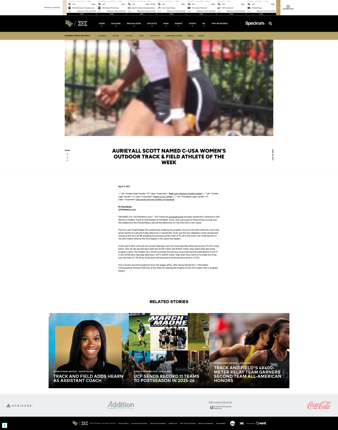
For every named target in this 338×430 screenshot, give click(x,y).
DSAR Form (173, 423)
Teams (102, 23)
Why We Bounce (220, 23)
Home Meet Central (175, 36)
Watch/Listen (134, 23)
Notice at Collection (205, 423)
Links (82, 14)
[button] (278, 7)
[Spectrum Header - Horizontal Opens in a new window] (255, 23)
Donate (178, 23)
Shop (165, 23)
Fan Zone (116, 23)
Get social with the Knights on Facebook (155, 199)
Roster (116, 36)
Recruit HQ (155, 36)
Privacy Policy (123, 423)
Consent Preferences (139, 423)
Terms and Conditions (158, 423)
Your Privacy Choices (188, 423)
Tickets (192, 23)
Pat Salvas (126, 206)
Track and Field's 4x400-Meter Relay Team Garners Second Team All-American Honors (247, 374)
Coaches (129, 36)
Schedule (102, 36)
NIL (203, 23)
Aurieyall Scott (176, 217)
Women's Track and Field (65, 371)
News (141, 36)
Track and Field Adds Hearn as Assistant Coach (88, 378)
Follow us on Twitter (163, 196)
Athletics (152, 23)
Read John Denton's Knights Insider (185, 193)
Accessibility (221, 423)
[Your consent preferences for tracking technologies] (4, 425)
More (189, 36)
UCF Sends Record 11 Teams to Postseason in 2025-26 (166, 378)
